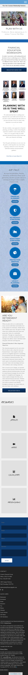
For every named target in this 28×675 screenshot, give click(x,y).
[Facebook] (0, 590)
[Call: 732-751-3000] (16, 667)
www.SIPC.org (7, 657)
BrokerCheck (8, 623)
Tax (1, 606)
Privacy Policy (4, 649)
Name (2, 522)
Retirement (3, 597)
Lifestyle (2, 610)
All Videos (3, 614)
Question (3, 546)
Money (2, 608)
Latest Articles (3, 612)
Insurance (2, 603)
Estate (1, 601)
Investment (3, 599)
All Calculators (4, 616)
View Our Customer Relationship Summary (14, 5)
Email (2, 530)
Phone (3, 538)
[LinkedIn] (2, 590)
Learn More (15, 201)
